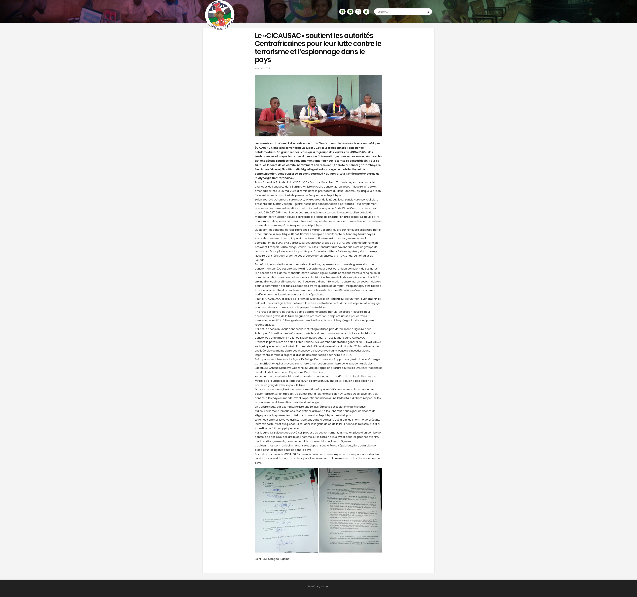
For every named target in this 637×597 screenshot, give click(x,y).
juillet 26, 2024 (262, 68)
